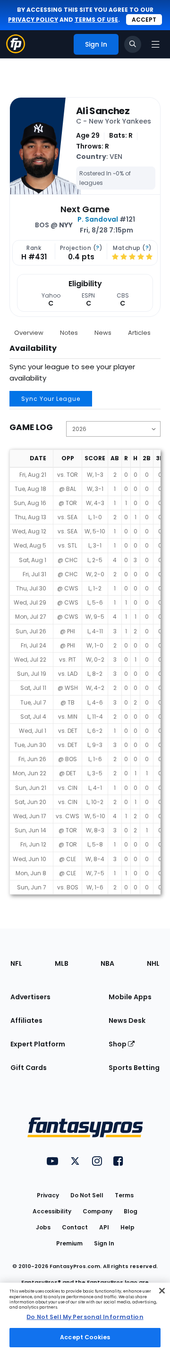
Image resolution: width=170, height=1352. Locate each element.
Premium (69, 1243)
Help (127, 1227)
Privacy (48, 1195)
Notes (69, 332)
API (104, 1227)
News (102, 332)
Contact (75, 1227)
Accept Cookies (85, 1337)
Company (97, 1211)
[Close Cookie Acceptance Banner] (162, 1291)
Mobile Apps (130, 997)
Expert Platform (37, 1044)
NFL (16, 963)
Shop (118, 1044)
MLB (61, 963)
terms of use (96, 20)
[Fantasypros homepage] (15, 51)
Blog (130, 1211)
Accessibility (52, 1211)
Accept (144, 20)
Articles (139, 332)
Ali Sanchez (102, 110)
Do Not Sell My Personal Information (84, 1317)
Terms (124, 1195)
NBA (107, 963)
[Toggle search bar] (132, 44)
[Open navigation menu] (155, 44)
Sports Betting (134, 1067)
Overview (28, 332)
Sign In (104, 1243)
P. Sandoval (97, 219)
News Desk (127, 1020)
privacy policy (33, 20)
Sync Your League (50, 399)
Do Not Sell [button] (86, 1195)
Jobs (43, 1227)
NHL (153, 963)
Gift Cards (28, 1067)
